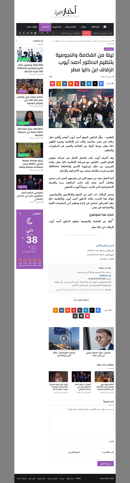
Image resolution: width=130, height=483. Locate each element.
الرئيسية (109, 41)
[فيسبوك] (101, 83)
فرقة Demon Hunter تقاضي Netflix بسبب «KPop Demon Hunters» (31, 164)
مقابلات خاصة (32, 27)
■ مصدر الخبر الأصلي (105, 245)
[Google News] (81, 300)
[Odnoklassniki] (58, 83)
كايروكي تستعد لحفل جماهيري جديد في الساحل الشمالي (83, 387)
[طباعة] (75, 315)
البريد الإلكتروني (107, 452)
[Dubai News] (65, 11)
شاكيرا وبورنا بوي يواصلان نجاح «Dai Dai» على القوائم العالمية (105, 387)
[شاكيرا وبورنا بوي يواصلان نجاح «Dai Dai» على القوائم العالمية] (104, 376)
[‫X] (95, 83)
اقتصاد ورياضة (70, 27)
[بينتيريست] (76, 83)
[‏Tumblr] (82, 83)
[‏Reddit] (70, 83)
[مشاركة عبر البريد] (81, 315)
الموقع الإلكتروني (74, 452)
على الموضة (56, 27)
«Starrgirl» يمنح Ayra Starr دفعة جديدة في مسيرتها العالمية (30, 132)
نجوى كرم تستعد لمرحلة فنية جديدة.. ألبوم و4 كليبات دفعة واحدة (59, 387)
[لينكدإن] (89, 83)
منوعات (83, 27)
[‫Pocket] (52, 83)
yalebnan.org (105, 275)
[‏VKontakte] (64, 83)
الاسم (111, 441)
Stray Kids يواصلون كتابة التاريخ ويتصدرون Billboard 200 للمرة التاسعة (30, 68)
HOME (78, 478)
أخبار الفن (45, 27)
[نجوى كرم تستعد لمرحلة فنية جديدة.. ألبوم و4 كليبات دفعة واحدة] (58, 376)
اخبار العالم (95, 27)
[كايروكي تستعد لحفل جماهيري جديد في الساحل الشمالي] (81, 376)
